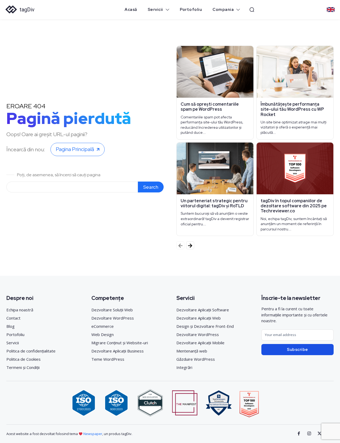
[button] (251, 9)
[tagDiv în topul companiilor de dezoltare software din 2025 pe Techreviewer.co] (295, 168)
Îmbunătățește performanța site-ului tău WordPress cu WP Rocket (292, 109)
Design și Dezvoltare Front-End (205, 326)
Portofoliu (15, 334)
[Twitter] (319, 434)
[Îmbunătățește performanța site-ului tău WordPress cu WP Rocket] (295, 72)
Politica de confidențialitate (31, 351)
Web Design (102, 334)
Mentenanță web (191, 351)
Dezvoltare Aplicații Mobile (200, 342)
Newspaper (92, 433)
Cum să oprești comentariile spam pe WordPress (210, 106)
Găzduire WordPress (195, 359)
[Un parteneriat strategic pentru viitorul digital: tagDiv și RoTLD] (215, 168)
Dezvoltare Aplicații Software (202, 309)
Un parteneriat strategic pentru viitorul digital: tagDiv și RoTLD (214, 203)
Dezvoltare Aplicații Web (198, 318)
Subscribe (297, 349)
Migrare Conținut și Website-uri (119, 342)
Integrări (184, 367)
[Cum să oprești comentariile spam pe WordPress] (215, 72)
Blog (10, 326)
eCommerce (102, 326)
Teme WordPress (107, 359)
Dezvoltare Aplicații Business (117, 351)
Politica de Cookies (23, 359)
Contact (13, 318)
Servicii (12, 342)
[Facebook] (299, 434)
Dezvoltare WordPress (112, 318)
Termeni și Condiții (23, 367)
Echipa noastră (19, 309)
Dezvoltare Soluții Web (112, 309)
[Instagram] (309, 434)
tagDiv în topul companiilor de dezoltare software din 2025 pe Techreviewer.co (294, 206)
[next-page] (190, 245)
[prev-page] (180, 245)
